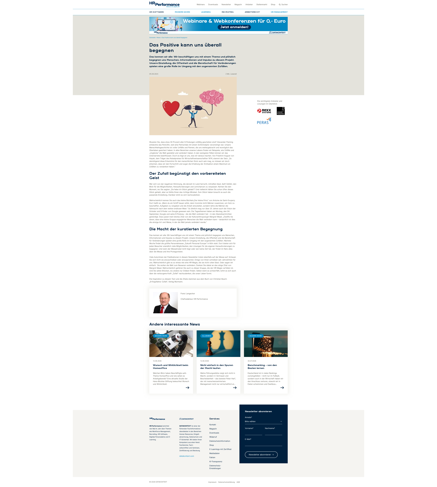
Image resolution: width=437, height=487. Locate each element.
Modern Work (182, 12)
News (158, 37)
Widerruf (213, 437)
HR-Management (279, 12)
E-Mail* (248, 439)
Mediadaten (214, 453)
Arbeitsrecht (252, 12)
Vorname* (249, 428)
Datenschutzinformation (219, 441)
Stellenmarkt (261, 4)
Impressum (212, 482)
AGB (238, 482)
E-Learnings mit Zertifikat (220, 449)
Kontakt (212, 424)
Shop (273, 4)
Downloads (213, 4)
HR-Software (156, 12)
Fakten (212, 457)
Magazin (238, 4)
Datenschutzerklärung (226, 482)
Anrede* (248, 417)
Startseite (152, 37)
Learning (206, 12)
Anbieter (249, 4)
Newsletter (226, 4)
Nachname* (270, 428)
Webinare (201, 4)
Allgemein (206, 336)
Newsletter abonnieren (260, 454)
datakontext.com (186, 456)
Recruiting (228, 12)
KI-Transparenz (215, 461)
